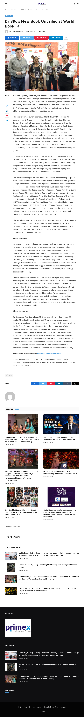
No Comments (30, 31)
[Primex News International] (42, 3)
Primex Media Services (58, 707)
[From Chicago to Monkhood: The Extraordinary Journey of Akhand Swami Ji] (61, 459)
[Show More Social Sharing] (66, 38)
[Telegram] (7, 120)
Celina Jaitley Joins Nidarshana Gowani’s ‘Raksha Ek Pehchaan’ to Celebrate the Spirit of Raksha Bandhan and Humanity (22, 439)
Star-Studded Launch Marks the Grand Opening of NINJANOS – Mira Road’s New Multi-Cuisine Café (21, 512)
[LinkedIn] (7, 111)
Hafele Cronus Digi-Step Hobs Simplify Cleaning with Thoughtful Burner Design (48, 566)
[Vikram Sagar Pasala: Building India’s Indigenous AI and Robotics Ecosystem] (61, 424)
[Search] (78, 3)
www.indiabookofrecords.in (49, 353)
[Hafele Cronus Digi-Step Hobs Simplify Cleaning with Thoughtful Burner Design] (11, 567)
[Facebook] (7, 101)
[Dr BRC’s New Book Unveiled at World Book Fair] (42, 66)
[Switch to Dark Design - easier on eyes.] (74, 4)
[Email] (7, 125)
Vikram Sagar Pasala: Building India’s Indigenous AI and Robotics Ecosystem (59, 438)
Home (43, 711)
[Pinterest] (7, 115)
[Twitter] (7, 106)
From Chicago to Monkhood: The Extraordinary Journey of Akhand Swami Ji (60, 472)
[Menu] (6, 4)
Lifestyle (9, 15)
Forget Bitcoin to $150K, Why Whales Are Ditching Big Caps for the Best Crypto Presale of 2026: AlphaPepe (48, 589)
